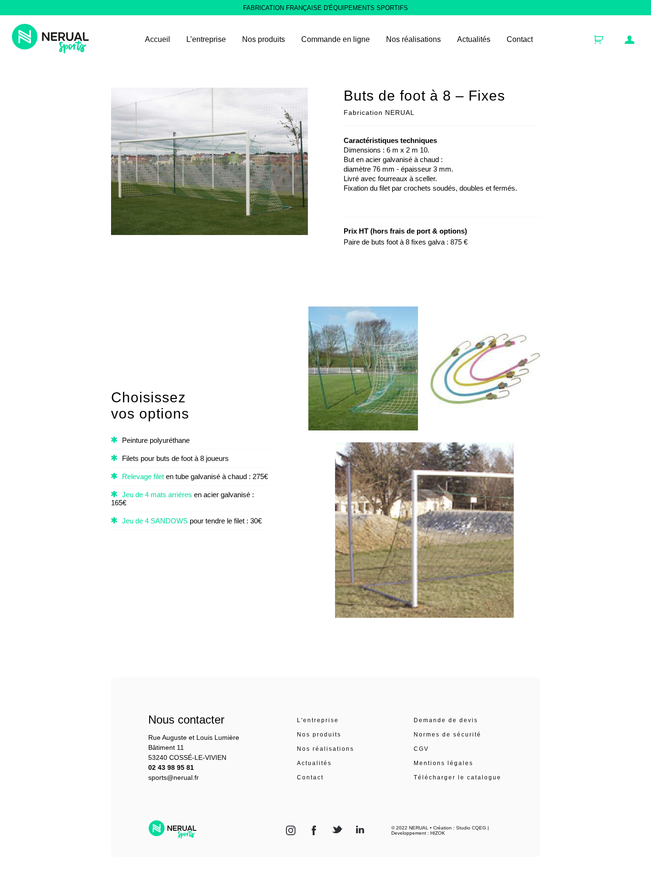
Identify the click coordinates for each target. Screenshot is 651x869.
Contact (520, 39)
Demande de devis (446, 720)
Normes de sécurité (447, 734)
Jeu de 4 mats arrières (157, 495)
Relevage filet (143, 476)
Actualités (473, 39)
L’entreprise (206, 39)
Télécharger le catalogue (457, 777)
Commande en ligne (335, 39)
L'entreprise (318, 720)
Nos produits (319, 734)
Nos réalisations (413, 39)
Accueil (157, 39)
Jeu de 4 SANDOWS (155, 521)
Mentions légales (443, 763)
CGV (421, 749)
